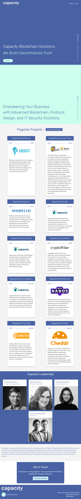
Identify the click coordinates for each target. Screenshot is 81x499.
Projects (71, 3)
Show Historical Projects (54, 129)
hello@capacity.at (11, 494)
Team (76, 3)
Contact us (8, 60)
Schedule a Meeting (40, 478)
